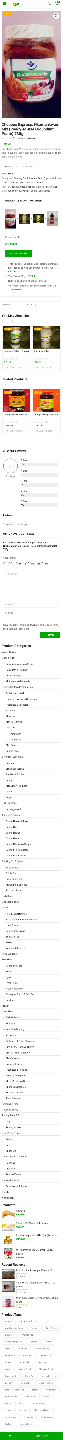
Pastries (10, 791)
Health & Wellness (11, 1017)
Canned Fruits (13, 832)
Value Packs (8, 1197)
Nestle (35, 1390)
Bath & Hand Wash (15, 693)
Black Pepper (51, 1328)
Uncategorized (13, 809)
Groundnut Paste (16, 182)
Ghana (8, 1369)
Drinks (5, 907)
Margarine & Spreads (16, 884)
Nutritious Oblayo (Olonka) (16, 351)
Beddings (10, 1023)
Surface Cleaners (15, 1092)
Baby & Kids (8, 658)
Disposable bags (10, 902)
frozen (8, 1362)
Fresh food (28, 1355)
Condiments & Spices (16, 1186)
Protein (46, 1396)
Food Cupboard (46, 178)
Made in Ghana (46, 1383)
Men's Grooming (14, 722)
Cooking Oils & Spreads (25, 178)
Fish (8, 1121)
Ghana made (11, 1376)
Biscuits (10, 763)
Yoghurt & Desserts (16, 948)
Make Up (10, 716)
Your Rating (9, 558)
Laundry (9, 1383)
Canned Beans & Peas (17, 821)
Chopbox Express (16, 187)
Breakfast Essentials (12, 756)
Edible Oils (11, 873)
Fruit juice (41, 1362)
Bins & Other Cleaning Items (20, 1047)
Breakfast (9, 1335)
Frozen (5, 1005)
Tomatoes (28, 1417)
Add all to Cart (18, 253)
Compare (30, 166)
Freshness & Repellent (17, 1069)
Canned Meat (13, 838)
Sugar (9, 797)
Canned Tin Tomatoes (17, 850)
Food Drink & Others (16, 774)
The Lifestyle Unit (42, 1410)
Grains (9, 1139)
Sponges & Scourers (16, 1087)
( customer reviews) (24, 138)
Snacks (6, 1192)
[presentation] (5, 321)
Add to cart (10, 1436)
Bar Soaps (11, 1035)
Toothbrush (15, 734)
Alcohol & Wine (9, 652)
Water (9, 942)
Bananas (10, 1163)
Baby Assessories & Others (19, 664)
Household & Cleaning (13, 1029)
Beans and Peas (14, 966)
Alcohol (8, 1321)
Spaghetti (11, 1151)
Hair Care (10, 710)
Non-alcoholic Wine (15, 931)
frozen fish (24, 1362)
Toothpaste (15, 739)
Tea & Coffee (12, 936)
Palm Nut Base (13, 890)
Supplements (13, 751)
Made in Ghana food (32, 190)
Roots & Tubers (13, 1174)
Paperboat (51, 1390)
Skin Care (11, 745)
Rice (8, 1145)
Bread (9, 971)
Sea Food (10, 1000)
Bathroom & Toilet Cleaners (20, 1041)
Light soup (26, 1383)
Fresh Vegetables (15, 988)
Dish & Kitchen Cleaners (18, 1052)
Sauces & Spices (34, 182)
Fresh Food (7, 959)
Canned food (28, 1335)
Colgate (33, 1341)
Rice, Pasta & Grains (12, 1133)
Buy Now (42, 1435)
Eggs (8, 977)
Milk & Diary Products (16, 786)
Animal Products (28, 1321)
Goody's (29, 1376)
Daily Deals (7, 896)
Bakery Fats (12, 867)
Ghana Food (8, 1011)
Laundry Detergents (16, 1075)
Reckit (8, 1403)
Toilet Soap (10, 1417)
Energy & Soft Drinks (16, 914)
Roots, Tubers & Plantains (15, 1156)
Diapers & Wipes (14, 675)
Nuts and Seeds (10, 1109)
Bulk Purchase (9, 803)
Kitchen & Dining (10, 1104)
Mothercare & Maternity (18, 681)
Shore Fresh (38, 1403)
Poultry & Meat (13, 1127)
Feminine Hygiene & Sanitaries (21, 699)
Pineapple (30, 1396)
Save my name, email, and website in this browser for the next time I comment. (31, 627)
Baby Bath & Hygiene (16, 670)
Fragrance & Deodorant (17, 704)
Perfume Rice (11, 1396)
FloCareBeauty (42, 1348)
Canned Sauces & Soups (18, 844)
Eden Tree (22, 1348)
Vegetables (26, 1424)
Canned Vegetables (16, 855)
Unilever (9, 1424)
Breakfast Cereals (15, 768)
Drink (7, 1348)
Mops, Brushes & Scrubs (18, 1081)
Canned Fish (12, 827)
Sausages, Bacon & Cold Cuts (21, 994)
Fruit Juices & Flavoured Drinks (21, 919)
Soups (47, 190)
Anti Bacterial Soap (14, 1328)
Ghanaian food (13, 190)
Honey (9, 780)
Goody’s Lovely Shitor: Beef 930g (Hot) (22, 414)
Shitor (22, 1403)
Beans (34, 1328)
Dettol (48, 1341)
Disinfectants (12, 1058)
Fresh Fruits (12, 983)
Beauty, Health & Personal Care (18, 687)
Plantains (10, 1168)
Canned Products (11, 815)
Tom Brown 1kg (41, 351)
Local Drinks (12, 925)
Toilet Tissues (13, 1098)
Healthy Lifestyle (48, 1376)
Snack (8, 1410)
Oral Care (10, 727)
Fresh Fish (10, 1355)
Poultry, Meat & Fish (12, 1115)
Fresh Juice (46, 1355)
